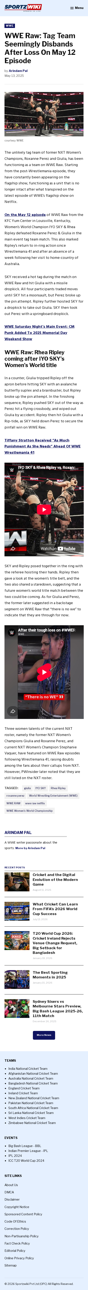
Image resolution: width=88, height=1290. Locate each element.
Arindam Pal (18, 71)
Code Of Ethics (15, 1221)
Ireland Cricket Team (23, 1093)
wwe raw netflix (35, 803)
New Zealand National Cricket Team (33, 1098)
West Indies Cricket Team (26, 1118)
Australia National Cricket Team (30, 1078)
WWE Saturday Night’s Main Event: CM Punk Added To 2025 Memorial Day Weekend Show (39, 333)
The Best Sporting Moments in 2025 (50, 974)
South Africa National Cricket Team (33, 1108)
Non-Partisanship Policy (21, 1236)
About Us (11, 1185)
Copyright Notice (16, 1207)
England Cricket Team (24, 1088)
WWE (10, 25)
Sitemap (10, 1265)
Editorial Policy (14, 1251)
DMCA (9, 1192)
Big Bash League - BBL (24, 1146)
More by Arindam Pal (30, 848)
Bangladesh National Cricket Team (33, 1083)
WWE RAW (13, 803)
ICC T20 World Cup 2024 (26, 1161)
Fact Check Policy (17, 1243)
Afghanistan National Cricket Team (33, 1074)
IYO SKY (40, 788)
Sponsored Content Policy (23, 1214)
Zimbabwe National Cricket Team (32, 1123)
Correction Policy (16, 1229)
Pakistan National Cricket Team (30, 1103)
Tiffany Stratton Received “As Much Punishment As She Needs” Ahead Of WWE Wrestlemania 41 (42, 446)
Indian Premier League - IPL (28, 1151)
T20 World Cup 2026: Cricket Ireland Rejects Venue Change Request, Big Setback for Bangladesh (55, 943)
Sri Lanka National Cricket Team (31, 1113)
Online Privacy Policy (19, 1258)
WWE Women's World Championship (29, 810)
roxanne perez (15, 795)
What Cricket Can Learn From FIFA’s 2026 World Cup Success (55, 909)
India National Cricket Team (27, 1069)
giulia (27, 788)
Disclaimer (12, 1199)
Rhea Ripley (58, 788)
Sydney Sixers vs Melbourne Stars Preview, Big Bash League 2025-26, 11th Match (58, 1008)
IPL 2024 (15, 1156)
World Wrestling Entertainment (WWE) (53, 795)
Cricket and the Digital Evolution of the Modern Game (55, 879)
